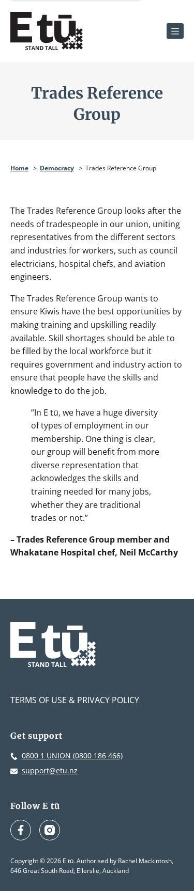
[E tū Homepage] (46, 31)
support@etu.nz (50, 770)
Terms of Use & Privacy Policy (74, 700)
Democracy (57, 168)
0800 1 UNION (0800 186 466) (72, 755)
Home (19, 168)
